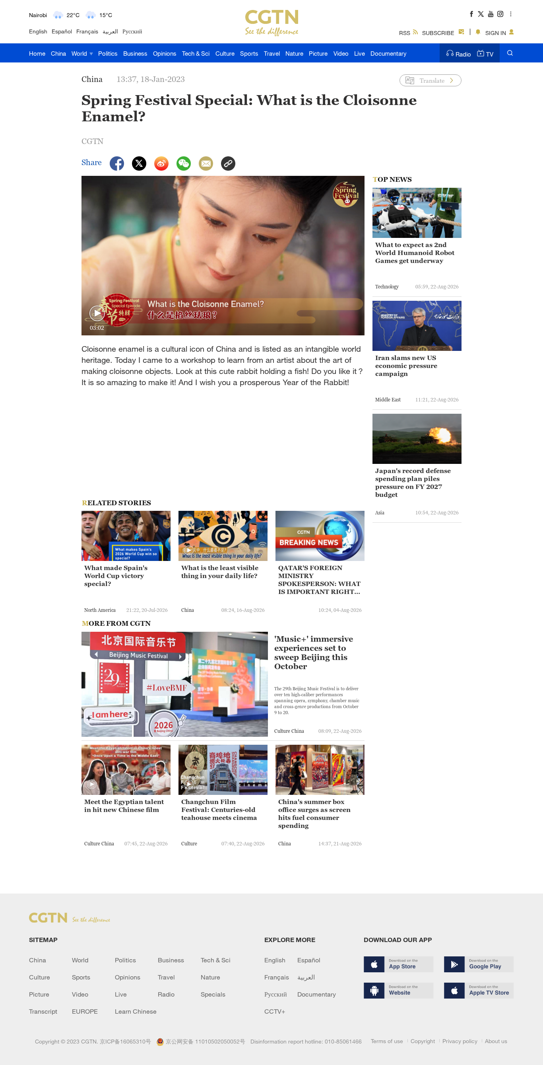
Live (359, 53)
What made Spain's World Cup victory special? (115, 575)
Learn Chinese (136, 1011)
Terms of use (387, 1041)
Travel (272, 53)
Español (62, 31)
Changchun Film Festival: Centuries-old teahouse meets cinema (219, 809)
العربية (110, 31)
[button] (97, 314)
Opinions (164, 53)
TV (489, 54)
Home (37, 53)
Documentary (388, 53)
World (80, 53)
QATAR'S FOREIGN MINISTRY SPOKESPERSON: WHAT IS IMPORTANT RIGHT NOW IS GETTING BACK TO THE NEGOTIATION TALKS (319, 580)
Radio (463, 54)
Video (341, 53)
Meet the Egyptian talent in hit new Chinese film (124, 805)
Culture (225, 53)
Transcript (43, 1011)
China (58, 53)
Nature (294, 53)
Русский (132, 31)
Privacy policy (459, 1041)
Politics (108, 53)
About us (496, 1041)
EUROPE (85, 1011)
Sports (249, 53)
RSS (404, 32)
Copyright (423, 1041)
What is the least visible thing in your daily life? (219, 571)
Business (135, 53)
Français (87, 31)
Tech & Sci (195, 53)
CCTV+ (274, 1011)
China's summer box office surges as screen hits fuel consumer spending (314, 813)
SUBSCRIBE (438, 32)
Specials (213, 994)
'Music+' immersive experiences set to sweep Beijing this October (313, 653)
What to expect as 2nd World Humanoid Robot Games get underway (414, 252)
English (38, 31)
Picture (318, 53)
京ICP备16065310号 (125, 1041)
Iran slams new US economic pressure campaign (406, 365)
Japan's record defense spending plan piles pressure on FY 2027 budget (413, 482)
